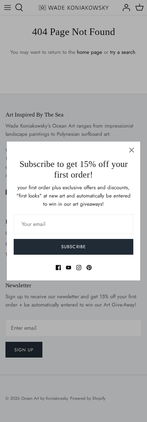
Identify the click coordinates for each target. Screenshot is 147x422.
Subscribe (73, 246)
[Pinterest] (89, 267)
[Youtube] (68, 267)
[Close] (131, 150)
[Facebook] (58, 267)
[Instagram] (78, 267)
